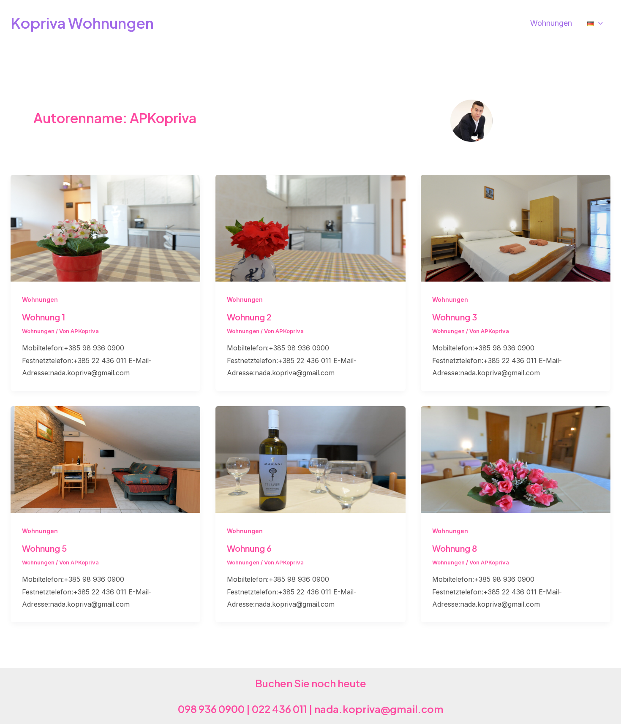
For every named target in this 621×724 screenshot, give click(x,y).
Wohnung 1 (43, 317)
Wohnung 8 (454, 548)
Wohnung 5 (44, 548)
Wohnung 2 (249, 317)
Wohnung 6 (249, 548)
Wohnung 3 (454, 317)
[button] (598, 23)
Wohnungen (40, 299)
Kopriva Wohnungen (82, 23)
